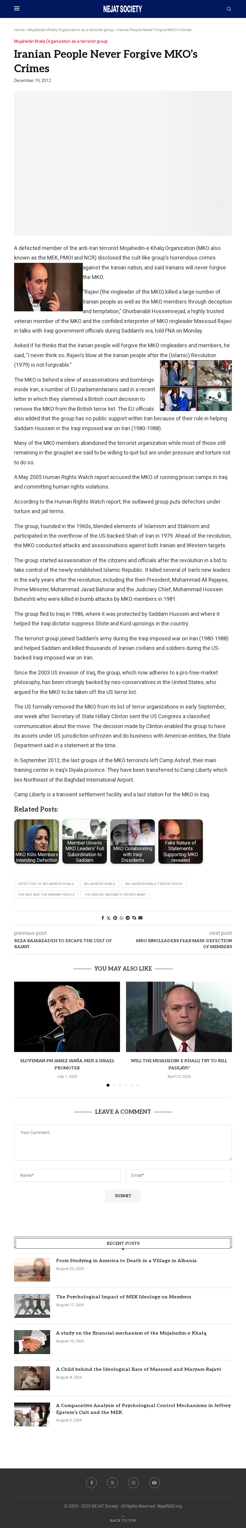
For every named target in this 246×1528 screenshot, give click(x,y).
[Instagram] (133, 1482)
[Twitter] (112, 1482)
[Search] (229, 9)
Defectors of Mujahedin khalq (46, 884)
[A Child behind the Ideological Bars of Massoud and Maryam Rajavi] (32, 1378)
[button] (22, 1034)
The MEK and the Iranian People (46, 895)
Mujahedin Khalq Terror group (154, 884)
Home (19, 30)
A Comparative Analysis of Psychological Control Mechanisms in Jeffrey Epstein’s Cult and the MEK (143, 1409)
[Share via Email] (140, 917)
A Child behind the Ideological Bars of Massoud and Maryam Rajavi (138, 1369)
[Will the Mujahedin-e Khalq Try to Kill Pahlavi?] (179, 1017)
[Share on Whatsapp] (121, 917)
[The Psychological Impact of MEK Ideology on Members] (32, 1306)
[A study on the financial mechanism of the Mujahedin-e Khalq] (32, 1342)
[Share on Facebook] (102, 917)
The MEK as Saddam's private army (115, 895)
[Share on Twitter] (108, 918)
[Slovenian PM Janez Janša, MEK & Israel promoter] (67, 1017)
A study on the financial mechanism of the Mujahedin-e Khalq (131, 1333)
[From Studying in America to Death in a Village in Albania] (32, 1270)
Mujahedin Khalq (99, 884)
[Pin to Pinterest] (115, 917)
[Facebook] (91, 1482)
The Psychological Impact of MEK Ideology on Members (123, 1297)
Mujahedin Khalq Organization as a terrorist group (71, 30)
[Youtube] (154, 1482)
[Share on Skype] (134, 917)
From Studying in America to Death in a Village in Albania (126, 1261)
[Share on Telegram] (128, 917)
